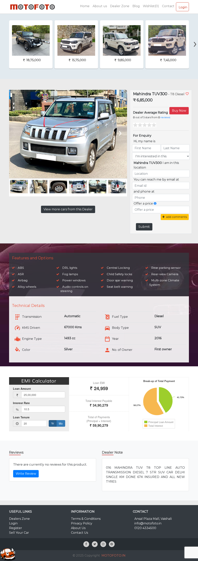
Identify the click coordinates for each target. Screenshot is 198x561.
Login (183, 7)
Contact (168, 6)
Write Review (26, 473)
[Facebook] (86, 544)
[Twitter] (95, 544)
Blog (136, 6)
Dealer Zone (119, 6)
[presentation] (195, 37)
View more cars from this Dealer (68, 209)
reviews (165, 117)
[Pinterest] (112, 544)
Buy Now (179, 110)
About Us (78, 528)
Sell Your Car (19, 532)
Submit (144, 227)
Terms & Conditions (86, 519)
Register (15, 528)
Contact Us (79, 532)
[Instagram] (103, 544)
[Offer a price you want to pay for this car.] (155, 203)
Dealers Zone (19, 519)
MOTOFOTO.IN (113, 555)
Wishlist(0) (151, 6)
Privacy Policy (81, 523)
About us (100, 6)
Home (85, 6)
